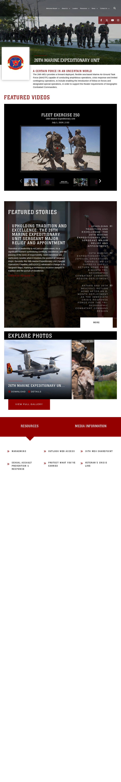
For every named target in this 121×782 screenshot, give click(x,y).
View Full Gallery (29, 404)
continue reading (19, 275)
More (96, 322)
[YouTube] (112, 20)
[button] (60, 148)
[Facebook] (101, 20)
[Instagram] (118, 20)
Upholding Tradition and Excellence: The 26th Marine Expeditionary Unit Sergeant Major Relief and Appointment (39, 234)
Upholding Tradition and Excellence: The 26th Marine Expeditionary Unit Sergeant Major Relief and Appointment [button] (95, 236)
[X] (107, 20)
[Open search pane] (114, 8)
